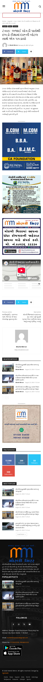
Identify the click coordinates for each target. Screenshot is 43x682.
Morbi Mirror (14, 45)
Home (4, 21)
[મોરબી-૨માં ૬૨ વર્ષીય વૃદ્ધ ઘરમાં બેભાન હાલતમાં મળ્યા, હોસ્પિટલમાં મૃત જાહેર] (8, 390)
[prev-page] (3, 397)
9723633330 (14, 642)
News (10, 26)
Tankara (15, 26)
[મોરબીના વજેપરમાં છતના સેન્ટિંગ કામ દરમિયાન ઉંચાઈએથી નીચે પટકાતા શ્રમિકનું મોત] (8, 378)
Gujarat (9, 21)
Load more (20, 534)
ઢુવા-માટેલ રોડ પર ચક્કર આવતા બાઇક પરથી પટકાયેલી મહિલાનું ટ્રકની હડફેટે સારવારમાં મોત (28, 525)
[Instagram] (19, 624)
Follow (21, 455)
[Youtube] (29, 624)
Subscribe (8, 466)
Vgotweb (5, 673)
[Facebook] (13, 624)
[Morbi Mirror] (5, 45)
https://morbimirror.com (22, 350)
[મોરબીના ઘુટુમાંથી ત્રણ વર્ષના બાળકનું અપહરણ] (8, 368)
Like (8, 455)
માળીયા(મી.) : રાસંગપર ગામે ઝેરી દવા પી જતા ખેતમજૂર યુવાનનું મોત (10, 317)
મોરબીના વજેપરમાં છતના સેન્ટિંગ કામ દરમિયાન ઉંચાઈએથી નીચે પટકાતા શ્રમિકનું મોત (27, 378)
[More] (31, 51)
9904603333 (24, 642)
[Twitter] (24, 624)
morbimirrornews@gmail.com (17, 638)
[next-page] (7, 397)
